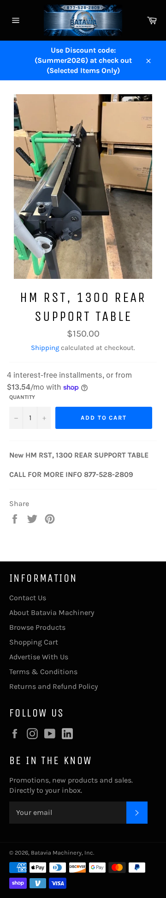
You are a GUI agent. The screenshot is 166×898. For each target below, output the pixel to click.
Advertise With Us (38, 656)
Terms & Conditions (43, 671)
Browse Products (37, 627)
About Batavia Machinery (51, 612)
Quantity (22, 397)
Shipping (45, 348)
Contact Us (27, 597)
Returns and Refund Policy (53, 686)
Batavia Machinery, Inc (62, 852)
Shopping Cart (33, 642)
